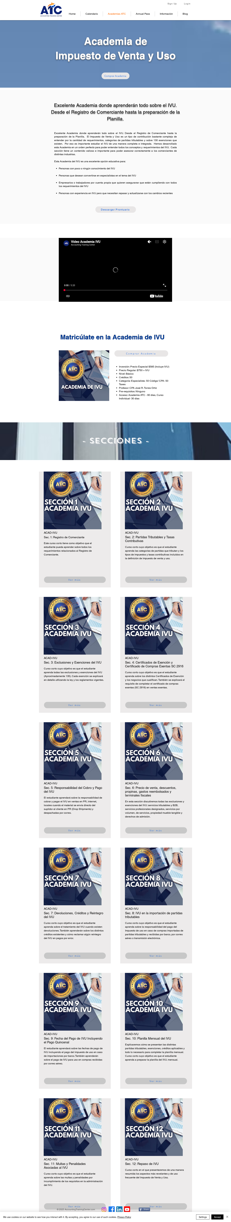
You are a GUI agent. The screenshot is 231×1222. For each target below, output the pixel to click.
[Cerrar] (227, 1216)
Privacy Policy (124, 1217)
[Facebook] (112, 1209)
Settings (203, 1217)
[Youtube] (127, 1209)
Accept (217, 1217)
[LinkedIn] (119, 1209)
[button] (166, 13)
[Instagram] (104, 1209)
